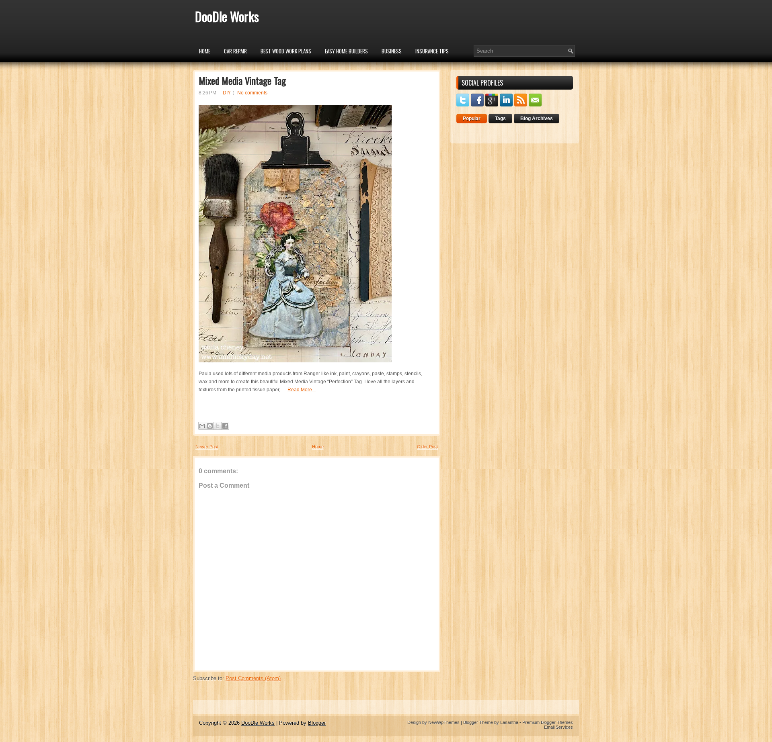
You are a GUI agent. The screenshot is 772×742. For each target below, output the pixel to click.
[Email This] (202, 426)
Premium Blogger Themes (547, 722)
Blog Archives (536, 118)
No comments (252, 93)
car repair (235, 51)
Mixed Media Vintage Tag (242, 80)
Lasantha (509, 722)
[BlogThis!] (210, 426)
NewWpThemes (444, 722)
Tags (500, 118)
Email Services (558, 727)
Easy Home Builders (346, 51)
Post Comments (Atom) (253, 678)
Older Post (427, 446)
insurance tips (432, 51)
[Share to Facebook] (225, 426)
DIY (227, 93)
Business (392, 51)
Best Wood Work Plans (286, 51)
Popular (471, 118)
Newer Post (206, 446)
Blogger (317, 723)
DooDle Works (227, 16)
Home (204, 51)
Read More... (301, 389)
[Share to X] (218, 426)
